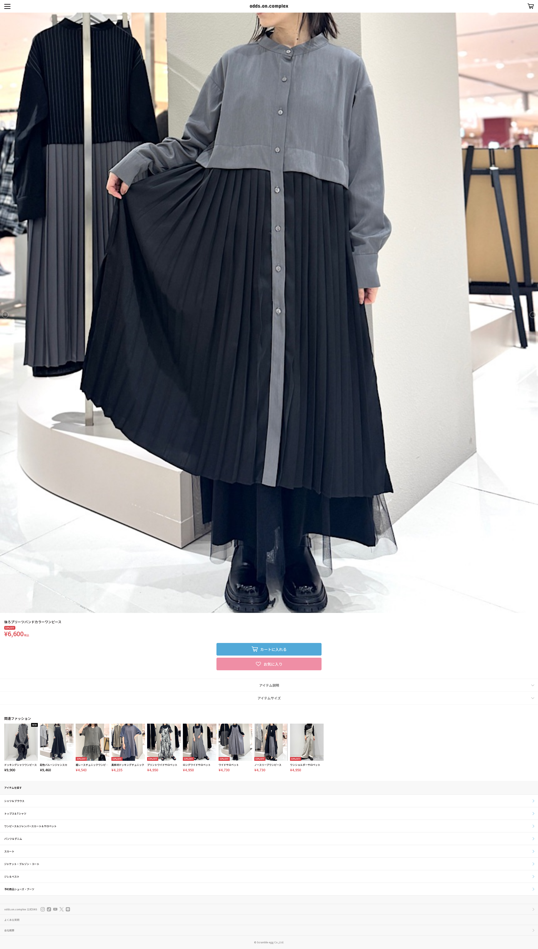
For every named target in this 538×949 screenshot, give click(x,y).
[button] (533, 315)
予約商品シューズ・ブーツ (19, 889)
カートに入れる (273, 649)
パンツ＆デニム (13, 838)
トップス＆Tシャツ (15, 813)
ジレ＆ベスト (11, 876)
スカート (9, 851)
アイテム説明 (269, 685)
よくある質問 (11, 919)
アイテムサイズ (269, 698)
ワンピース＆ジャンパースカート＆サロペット (30, 826)
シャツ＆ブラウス (14, 801)
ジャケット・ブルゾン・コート (21, 864)
